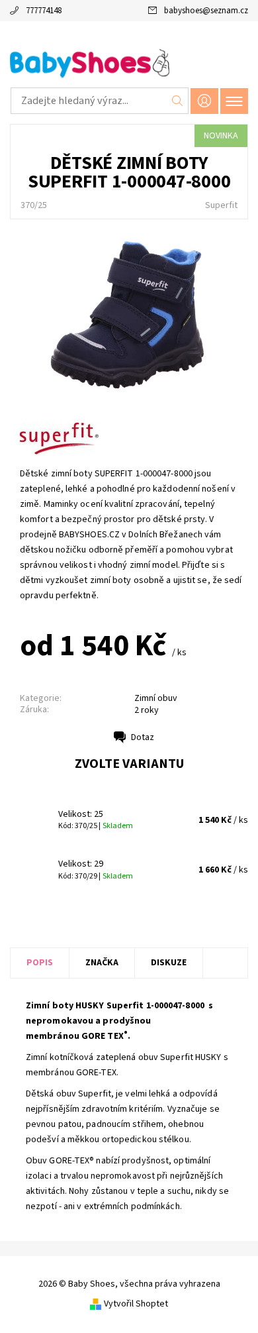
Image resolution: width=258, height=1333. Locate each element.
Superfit (221, 205)
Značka (101, 962)
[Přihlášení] (204, 101)
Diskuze (169, 962)
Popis (39, 962)
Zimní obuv (155, 698)
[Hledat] (178, 100)
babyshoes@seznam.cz (206, 11)
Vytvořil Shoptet (136, 1303)
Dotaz (142, 737)
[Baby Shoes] (129, 65)
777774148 (44, 11)
